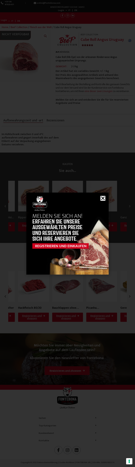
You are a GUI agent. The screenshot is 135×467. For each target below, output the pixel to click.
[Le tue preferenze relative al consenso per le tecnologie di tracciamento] (129, 461)
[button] (102, 198)
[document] (67, 233)
